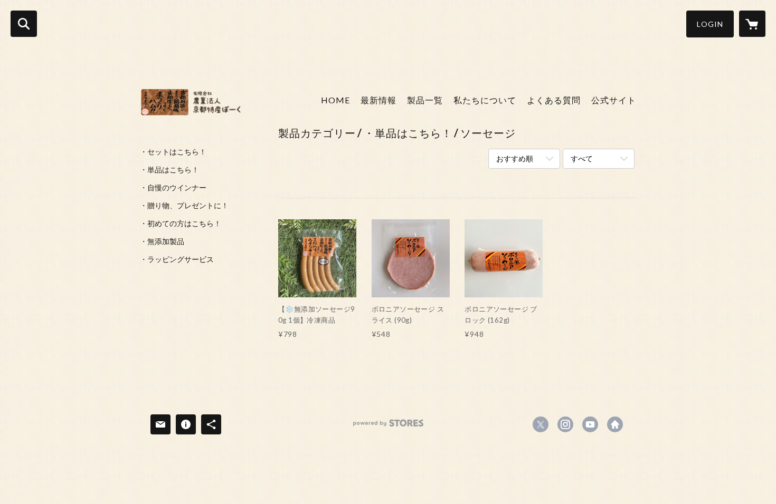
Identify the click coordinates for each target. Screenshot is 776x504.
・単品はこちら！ (169, 169)
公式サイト (613, 100)
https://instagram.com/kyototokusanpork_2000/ (565, 424)
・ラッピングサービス (177, 259)
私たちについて (484, 100)
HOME (335, 100)
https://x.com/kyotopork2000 (540, 424)
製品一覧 (425, 100)
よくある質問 (554, 100)
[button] (710, 24)
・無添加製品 (162, 241)
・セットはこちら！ (173, 152)
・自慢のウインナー (173, 187)
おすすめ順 (514, 158)
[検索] (24, 24)
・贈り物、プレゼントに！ (184, 205)
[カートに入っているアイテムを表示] (752, 24)
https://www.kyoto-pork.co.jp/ (615, 424)
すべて (582, 158)
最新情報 (378, 100)
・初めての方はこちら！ (180, 223)
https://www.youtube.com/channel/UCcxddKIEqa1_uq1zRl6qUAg (590, 424)
